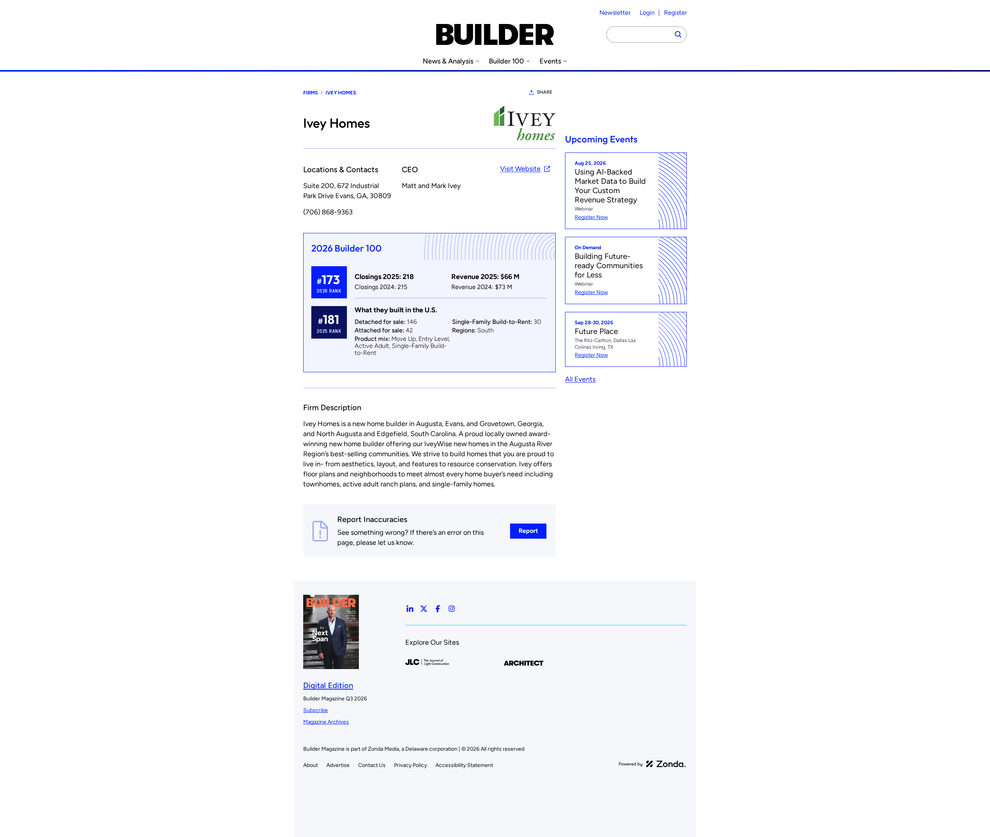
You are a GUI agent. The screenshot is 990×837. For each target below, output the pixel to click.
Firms (310, 92)
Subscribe (315, 710)
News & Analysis (448, 61)
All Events (580, 379)
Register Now (591, 217)
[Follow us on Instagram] (451, 608)
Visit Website (520, 168)
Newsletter (614, 12)
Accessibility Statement (464, 765)
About (310, 765)
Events (550, 61)
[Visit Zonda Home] (652, 764)
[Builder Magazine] (495, 34)
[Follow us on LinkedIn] (410, 608)
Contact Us (372, 765)
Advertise (338, 765)
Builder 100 (506, 61)
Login (647, 12)
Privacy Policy (410, 765)
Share (544, 92)
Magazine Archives (326, 722)
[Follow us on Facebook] (437, 608)
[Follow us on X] (423, 608)
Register (675, 12)
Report (528, 530)
